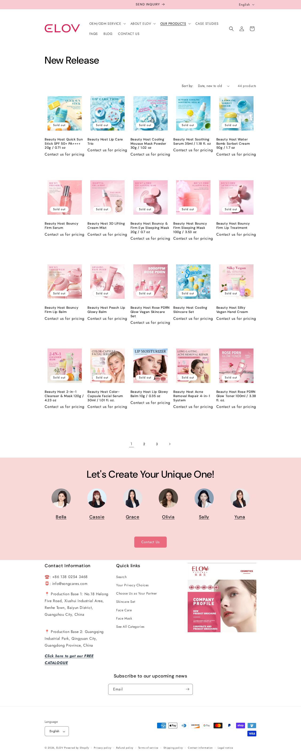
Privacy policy (102, 748)
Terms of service (148, 748)
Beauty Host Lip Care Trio (105, 141)
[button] (107, 24)
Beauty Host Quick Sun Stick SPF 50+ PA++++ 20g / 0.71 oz (64, 143)
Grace (132, 517)
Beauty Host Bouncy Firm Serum (61, 226)
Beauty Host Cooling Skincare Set (190, 310)
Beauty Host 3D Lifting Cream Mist (106, 226)
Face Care (124, 609)
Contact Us (150, 542)
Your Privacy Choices (132, 585)
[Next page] (169, 444)
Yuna (239, 517)
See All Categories (130, 626)
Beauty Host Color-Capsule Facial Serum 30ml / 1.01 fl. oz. (105, 396)
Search (121, 576)
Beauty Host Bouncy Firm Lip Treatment (233, 226)
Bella (61, 517)
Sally (204, 517)
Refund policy (124, 748)
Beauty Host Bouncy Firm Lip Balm (61, 310)
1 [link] (131, 444)
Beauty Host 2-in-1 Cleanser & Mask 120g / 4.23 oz (64, 396)
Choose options (236, 330)
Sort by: (187, 85)
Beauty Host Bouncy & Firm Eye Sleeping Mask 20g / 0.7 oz (150, 228)
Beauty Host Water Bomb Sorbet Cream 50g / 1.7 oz (233, 143)
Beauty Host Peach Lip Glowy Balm (106, 310)
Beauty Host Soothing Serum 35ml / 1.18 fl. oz (192, 141)
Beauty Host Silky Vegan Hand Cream (232, 310)
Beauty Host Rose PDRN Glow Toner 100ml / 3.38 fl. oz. (236, 396)
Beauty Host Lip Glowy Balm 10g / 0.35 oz (149, 394)
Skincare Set (125, 601)
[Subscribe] (187, 689)
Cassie (97, 517)
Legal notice (225, 748)
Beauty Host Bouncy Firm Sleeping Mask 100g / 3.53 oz (190, 228)
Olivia (168, 517)
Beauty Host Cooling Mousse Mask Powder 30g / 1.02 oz (148, 143)
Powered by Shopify (76, 748)
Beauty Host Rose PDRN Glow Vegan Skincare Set (150, 312)
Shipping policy (173, 748)
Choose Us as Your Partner (136, 593)
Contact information (200, 748)
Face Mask (124, 618)
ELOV (59, 748)
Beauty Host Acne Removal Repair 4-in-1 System (191, 396)
